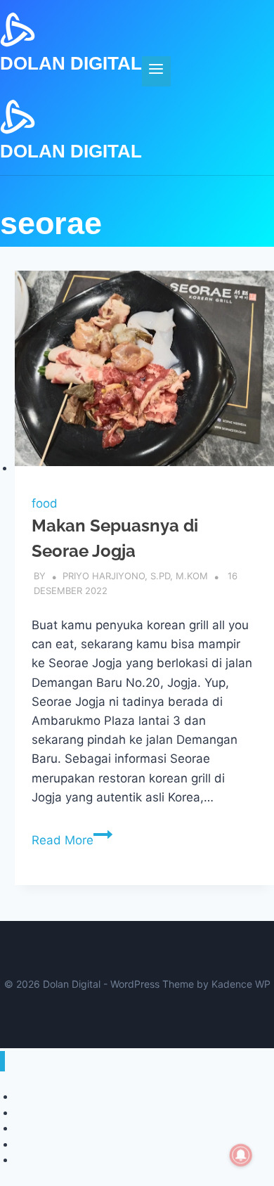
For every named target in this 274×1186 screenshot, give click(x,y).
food (45, 503)
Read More (72, 840)
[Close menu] (2, 1061)
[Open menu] (156, 71)
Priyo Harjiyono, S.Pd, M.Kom (135, 575)
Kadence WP (240, 984)
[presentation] (144, 374)
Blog (25, 1160)
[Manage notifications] (241, 1155)
